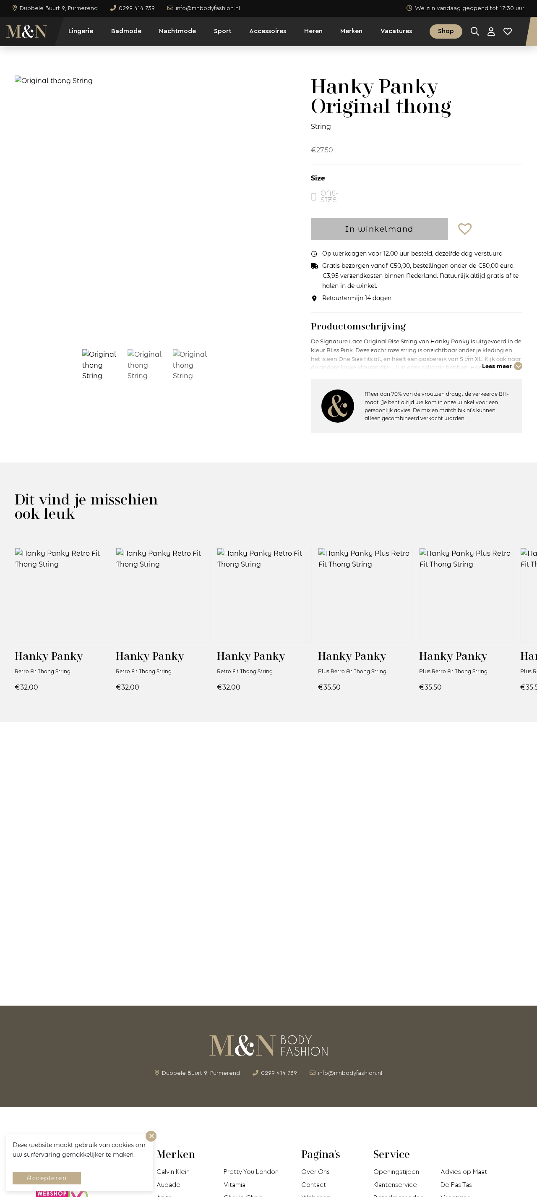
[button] (466, 229)
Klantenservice (395, 1184)
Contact (313, 1184)
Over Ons (315, 1171)
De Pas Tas (456, 1184)
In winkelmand (379, 229)
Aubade (168, 1184)
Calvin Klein (173, 1171)
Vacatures (396, 31)
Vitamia (234, 1184)
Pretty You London (251, 1171)
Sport (223, 31)
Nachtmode (177, 31)
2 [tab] (146, 326)
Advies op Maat (464, 1171)
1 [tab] (133, 326)
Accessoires (267, 31)
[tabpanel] (146, 206)
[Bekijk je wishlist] (507, 31)
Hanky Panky (49, 656)
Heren (313, 31)
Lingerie (80, 31)
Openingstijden (396, 1171)
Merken (351, 31)
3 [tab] (158, 326)
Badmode (126, 31)
